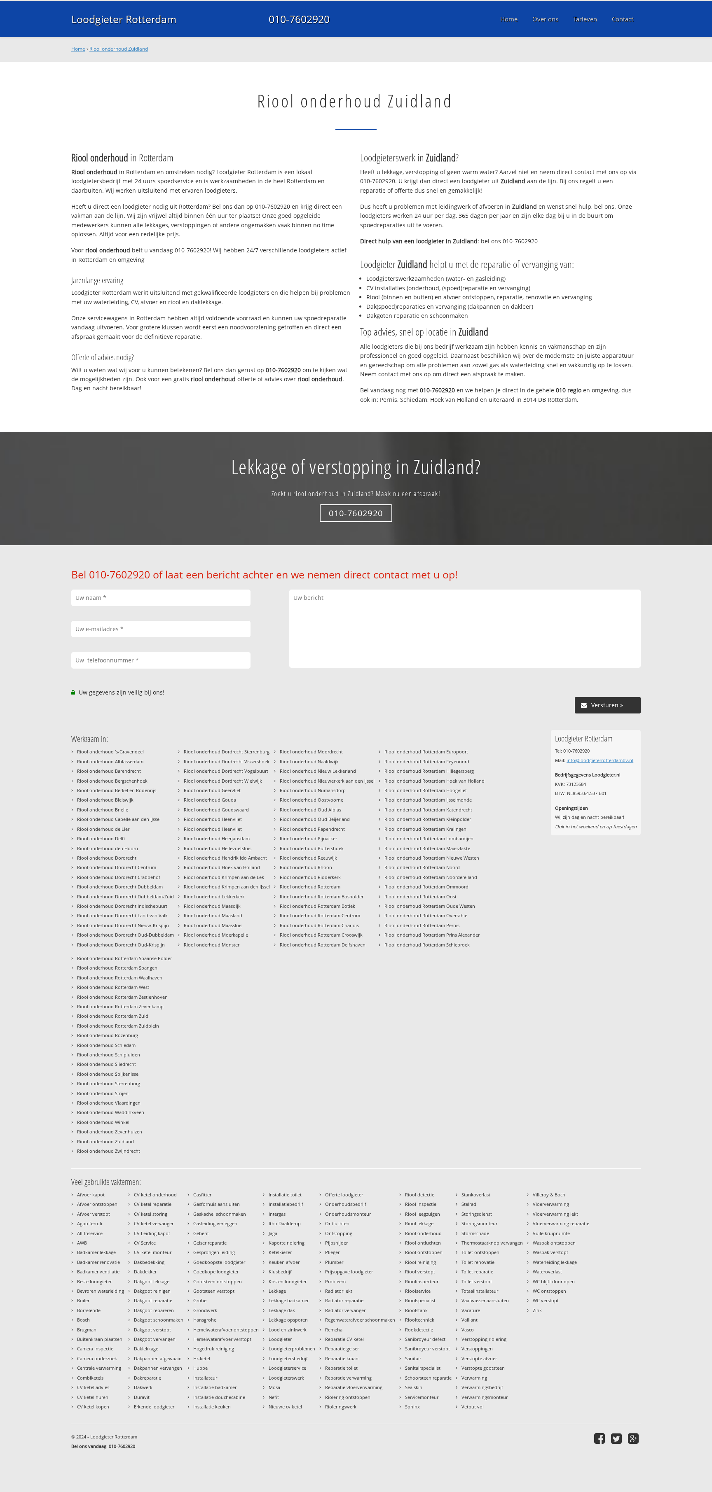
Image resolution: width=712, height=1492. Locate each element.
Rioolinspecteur (421, 1281)
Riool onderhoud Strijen (103, 1093)
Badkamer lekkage (96, 1252)
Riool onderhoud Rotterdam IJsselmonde (428, 800)
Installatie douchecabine (219, 1397)
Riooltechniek (419, 1320)
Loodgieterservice (287, 1368)
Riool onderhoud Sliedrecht (106, 1064)
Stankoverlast (475, 1194)
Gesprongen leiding (214, 1252)
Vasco (467, 1329)
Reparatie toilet (341, 1368)
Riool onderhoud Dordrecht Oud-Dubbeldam (125, 935)
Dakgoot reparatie (153, 1300)
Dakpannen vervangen (158, 1368)
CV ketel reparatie (152, 1204)
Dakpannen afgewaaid (158, 1358)
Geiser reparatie (210, 1243)
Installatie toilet (285, 1194)
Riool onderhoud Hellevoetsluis (217, 848)
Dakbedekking (149, 1262)
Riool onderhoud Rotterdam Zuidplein (118, 1026)
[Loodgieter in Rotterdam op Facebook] (600, 1438)
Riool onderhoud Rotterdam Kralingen (425, 829)
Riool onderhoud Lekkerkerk (214, 896)
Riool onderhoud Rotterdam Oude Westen (429, 906)
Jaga (273, 1233)
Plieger (332, 1252)
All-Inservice (90, 1233)
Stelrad (468, 1204)
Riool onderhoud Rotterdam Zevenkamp (120, 1006)
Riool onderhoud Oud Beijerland (315, 819)
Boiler (83, 1300)
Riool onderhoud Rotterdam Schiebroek (427, 945)
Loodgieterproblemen (292, 1348)
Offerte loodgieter (344, 1194)
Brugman (86, 1329)
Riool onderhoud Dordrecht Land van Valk (122, 915)
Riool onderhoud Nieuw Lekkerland (318, 771)
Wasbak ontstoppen (554, 1243)
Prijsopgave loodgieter (349, 1271)
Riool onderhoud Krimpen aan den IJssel (227, 887)
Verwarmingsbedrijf (482, 1387)
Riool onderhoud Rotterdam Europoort (426, 751)
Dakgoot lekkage (151, 1281)
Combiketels (90, 1378)
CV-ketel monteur (152, 1252)
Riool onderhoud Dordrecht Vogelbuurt (226, 771)
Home (78, 48)
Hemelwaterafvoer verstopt (222, 1339)
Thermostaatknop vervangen (492, 1243)
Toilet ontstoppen (480, 1252)
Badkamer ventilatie (98, 1271)
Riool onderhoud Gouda (210, 800)
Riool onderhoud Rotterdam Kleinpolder (427, 819)
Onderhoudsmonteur (348, 1214)
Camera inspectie (95, 1348)
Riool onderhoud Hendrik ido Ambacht (225, 858)
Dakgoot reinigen (152, 1291)
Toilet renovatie (477, 1262)
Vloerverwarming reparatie (561, 1223)
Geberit (201, 1233)
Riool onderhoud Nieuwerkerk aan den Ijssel (327, 781)
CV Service (145, 1243)
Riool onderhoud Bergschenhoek (112, 781)
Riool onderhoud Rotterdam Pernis (421, 925)
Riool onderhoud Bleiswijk (105, 800)
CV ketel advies (93, 1387)
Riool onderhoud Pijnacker (308, 838)
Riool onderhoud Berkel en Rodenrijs (116, 790)
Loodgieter (280, 1339)
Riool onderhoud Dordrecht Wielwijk (223, 781)
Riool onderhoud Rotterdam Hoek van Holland (434, 781)
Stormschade (475, 1233)
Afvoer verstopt (93, 1214)
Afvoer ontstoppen (97, 1204)
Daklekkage (146, 1348)
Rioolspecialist (420, 1300)
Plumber (334, 1262)
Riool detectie (419, 1194)
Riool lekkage (419, 1223)
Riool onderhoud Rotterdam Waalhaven (119, 977)
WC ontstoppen (549, 1291)
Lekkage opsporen (288, 1320)
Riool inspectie (420, 1204)
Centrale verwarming (99, 1368)
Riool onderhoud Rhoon (306, 867)
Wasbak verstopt (550, 1252)
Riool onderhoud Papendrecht (312, 829)
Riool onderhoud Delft (101, 838)
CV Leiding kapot (152, 1233)
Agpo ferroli (89, 1223)
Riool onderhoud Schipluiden (108, 1054)
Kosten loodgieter (288, 1281)
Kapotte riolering (286, 1243)
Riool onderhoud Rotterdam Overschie (425, 915)
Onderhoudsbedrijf (345, 1204)
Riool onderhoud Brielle (102, 810)
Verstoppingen (477, 1348)
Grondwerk (205, 1310)
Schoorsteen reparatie (428, 1378)
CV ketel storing (150, 1214)
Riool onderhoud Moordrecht (311, 751)
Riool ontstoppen (424, 1252)
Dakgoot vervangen (155, 1339)
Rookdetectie (419, 1329)
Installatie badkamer (215, 1387)
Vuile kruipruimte (551, 1233)
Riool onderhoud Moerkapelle (216, 935)
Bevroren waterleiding (100, 1291)
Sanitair (413, 1358)
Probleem (335, 1281)
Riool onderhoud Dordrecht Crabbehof (118, 877)
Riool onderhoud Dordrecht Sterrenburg (226, 751)
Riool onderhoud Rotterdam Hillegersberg (429, 771)
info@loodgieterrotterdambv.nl (600, 760)
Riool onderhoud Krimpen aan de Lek (224, 877)
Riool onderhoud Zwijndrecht (108, 1151)
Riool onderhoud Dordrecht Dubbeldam (120, 887)
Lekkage (277, 1291)
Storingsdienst (476, 1214)
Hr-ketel (201, 1358)
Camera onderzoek (97, 1358)
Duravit (142, 1397)
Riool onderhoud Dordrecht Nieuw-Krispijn (123, 925)
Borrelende (89, 1310)
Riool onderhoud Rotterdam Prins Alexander (432, 935)
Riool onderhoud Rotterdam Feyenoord (426, 761)
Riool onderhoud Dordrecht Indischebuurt (122, 906)
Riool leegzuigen (422, 1214)
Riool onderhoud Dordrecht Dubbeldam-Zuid (125, 896)
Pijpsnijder (336, 1243)
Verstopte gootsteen (483, 1368)
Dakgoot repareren (154, 1310)
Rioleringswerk (340, 1406)
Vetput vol (472, 1406)
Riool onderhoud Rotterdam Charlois (319, 925)
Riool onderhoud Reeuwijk (308, 858)
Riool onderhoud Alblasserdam (110, 761)
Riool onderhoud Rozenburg (107, 1035)
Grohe (199, 1300)
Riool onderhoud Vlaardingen (109, 1103)
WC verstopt (546, 1300)
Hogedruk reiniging (213, 1348)
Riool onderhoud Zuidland (118, 48)
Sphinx (412, 1406)
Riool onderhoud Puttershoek (312, 848)
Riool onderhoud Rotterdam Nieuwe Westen (431, 858)
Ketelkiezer (280, 1252)
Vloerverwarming (551, 1204)
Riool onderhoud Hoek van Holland (222, 867)
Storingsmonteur (479, 1223)
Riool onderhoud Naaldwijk (309, 761)
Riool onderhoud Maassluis (213, 925)
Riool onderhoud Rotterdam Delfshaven (322, 945)
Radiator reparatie (344, 1300)
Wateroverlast (547, 1271)
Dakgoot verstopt (152, 1329)
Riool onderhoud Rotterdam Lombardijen (428, 838)
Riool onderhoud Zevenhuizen (109, 1131)
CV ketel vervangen (154, 1223)
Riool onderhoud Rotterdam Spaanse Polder (124, 958)
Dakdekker (145, 1271)
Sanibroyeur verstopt (427, 1348)
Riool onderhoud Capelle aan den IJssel (119, 819)
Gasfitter (202, 1194)
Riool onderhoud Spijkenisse (107, 1074)
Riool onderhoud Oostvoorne (311, 800)
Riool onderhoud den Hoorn (107, 848)
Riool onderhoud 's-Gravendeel (110, 751)
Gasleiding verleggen (215, 1223)
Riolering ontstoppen (347, 1397)
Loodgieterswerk (286, 1378)
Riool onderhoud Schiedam (106, 1045)
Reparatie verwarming (348, 1378)
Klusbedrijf (280, 1271)
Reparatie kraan (341, 1358)
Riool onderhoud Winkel (103, 1122)
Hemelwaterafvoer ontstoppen (226, 1329)
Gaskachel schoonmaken (219, 1214)
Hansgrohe (204, 1320)
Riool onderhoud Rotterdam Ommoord (426, 887)
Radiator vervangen (346, 1310)
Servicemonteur (421, 1397)
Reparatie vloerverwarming (353, 1387)
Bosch (83, 1320)
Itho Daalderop (285, 1223)
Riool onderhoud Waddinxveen (110, 1112)
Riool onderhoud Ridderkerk (310, 877)
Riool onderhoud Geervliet (212, 790)
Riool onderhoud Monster (211, 945)
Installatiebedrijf (286, 1204)
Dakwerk (143, 1387)
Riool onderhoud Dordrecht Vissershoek (226, 761)
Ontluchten (337, 1223)
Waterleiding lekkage (555, 1262)
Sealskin (413, 1387)
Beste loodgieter (94, 1281)
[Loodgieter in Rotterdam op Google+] (634, 1438)
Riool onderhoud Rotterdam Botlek (317, 906)
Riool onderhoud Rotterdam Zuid (112, 1016)
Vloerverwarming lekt (555, 1214)
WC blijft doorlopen (554, 1281)
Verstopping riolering (483, 1339)
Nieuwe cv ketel (285, 1406)
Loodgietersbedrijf (288, 1358)
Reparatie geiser (342, 1348)
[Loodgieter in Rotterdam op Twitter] (617, 1438)
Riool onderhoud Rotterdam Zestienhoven (122, 997)
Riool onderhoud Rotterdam (310, 887)
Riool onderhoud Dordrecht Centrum (116, 867)
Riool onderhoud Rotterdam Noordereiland (430, 877)
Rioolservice (418, 1291)
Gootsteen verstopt (213, 1291)
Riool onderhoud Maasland (213, 915)
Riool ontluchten (423, 1243)
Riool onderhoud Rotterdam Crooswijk (321, 935)
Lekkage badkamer (289, 1300)
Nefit (274, 1397)
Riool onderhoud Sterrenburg (108, 1083)
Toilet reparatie (477, 1271)
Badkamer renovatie (98, 1262)
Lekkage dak (282, 1310)
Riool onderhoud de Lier (103, 829)
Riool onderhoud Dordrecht (106, 858)
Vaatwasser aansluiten (485, 1300)
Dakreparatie (147, 1378)
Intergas (277, 1214)
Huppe (200, 1368)
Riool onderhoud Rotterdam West (113, 987)
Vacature (470, 1310)
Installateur (205, 1378)
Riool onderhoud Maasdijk (212, 906)
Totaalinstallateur (479, 1291)
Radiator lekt (338, 1291)
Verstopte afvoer (479, 1358)
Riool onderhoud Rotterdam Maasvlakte (427, 848)
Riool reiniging (420, 1262)
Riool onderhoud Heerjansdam (217, 838)
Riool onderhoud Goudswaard (216, 810)
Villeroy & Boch (549, 1194)
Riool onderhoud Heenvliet (213, 819)
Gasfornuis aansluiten (216, 1204)
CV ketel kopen (93, 1406)
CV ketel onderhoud (155, 1194)
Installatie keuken (212, 1406)
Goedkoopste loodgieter (219, 1262)
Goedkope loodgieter (216, 1271)
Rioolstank (416, 1310)
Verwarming (474, 1378)
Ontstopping (338, 1233)
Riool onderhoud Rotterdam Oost (420, 896)
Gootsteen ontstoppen (217, 1281)
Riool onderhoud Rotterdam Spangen (117, 968)
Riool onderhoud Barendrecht (109, 771)
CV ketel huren (92, 1397)
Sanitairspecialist (422, 1368)
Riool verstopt (420, 1271)
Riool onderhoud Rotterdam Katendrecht (428, 810)
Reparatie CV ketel (344, 1339)
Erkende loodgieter (154, 1406)
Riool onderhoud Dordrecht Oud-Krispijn (121, 945)
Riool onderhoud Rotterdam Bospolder (321, 896)
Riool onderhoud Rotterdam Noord (422, 867)
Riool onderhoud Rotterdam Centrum (320, 915)
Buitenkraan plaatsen (99, 1339)
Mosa (274, 1387)
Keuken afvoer (284, 1262)
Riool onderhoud (423, 1233)
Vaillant (469, 1320)
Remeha (333, 1329)
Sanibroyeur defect (425, 1339)
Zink (537, 1310)
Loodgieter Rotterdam (123, 19)
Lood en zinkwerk (288, 1329)
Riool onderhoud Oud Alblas (310, 810)
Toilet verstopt (476, 1281)
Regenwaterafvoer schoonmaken (360, 1320)
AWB (82, 1243)
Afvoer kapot (91, 1194)
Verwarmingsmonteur (484, 1397)
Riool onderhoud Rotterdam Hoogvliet (425, 790)
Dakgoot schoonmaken (158, 1320)
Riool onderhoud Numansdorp (313, 790)
